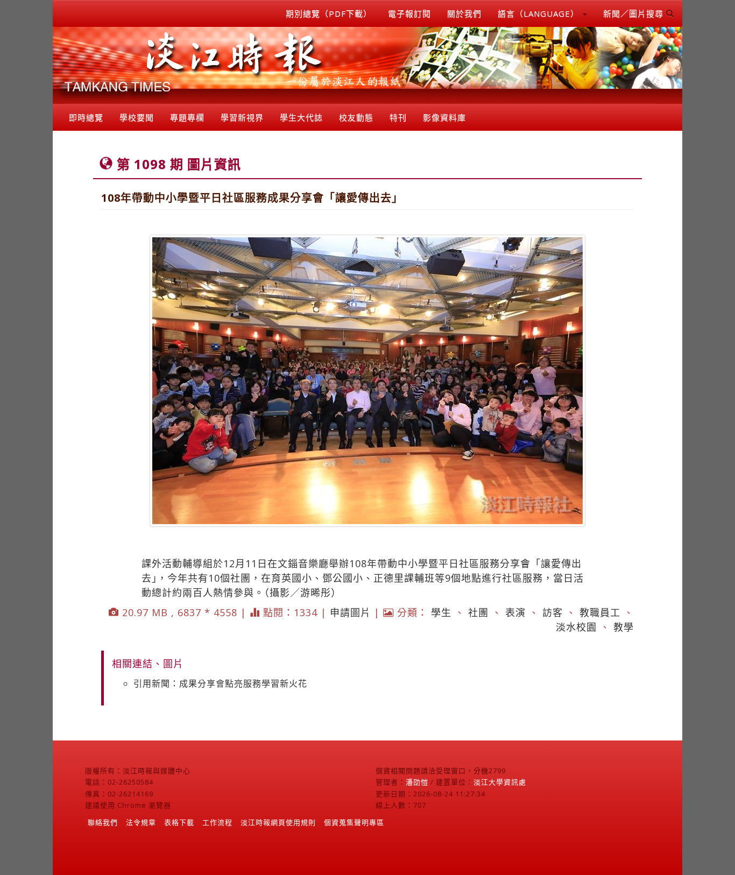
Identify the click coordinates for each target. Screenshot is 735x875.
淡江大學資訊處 (499, 782)
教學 (623, 626)
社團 (478, 612)
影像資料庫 (444, 117)
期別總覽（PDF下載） (329, 13)
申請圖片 (350, 612)
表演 (515, 612)
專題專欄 (187, 117)
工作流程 (217, 822)
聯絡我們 (103, 822)
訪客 (552, 612)
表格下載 (179, 822)
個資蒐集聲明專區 (354, 822)
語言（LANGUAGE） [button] (540, 13)
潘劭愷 (417, 782)
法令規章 (141, 822)
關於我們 (464, 13)
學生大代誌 (301, 117)
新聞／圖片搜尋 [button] (634, 13)
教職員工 (599, 612)
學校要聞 (136, 117)
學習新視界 (242, 117)
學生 (441, 612)
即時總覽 (86, 117)
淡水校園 (576, 626)
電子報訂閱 (409, 13)
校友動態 (356, 117)
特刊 (398, 117)
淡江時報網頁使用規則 (278, 822)
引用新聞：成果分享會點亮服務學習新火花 (220, 683)
